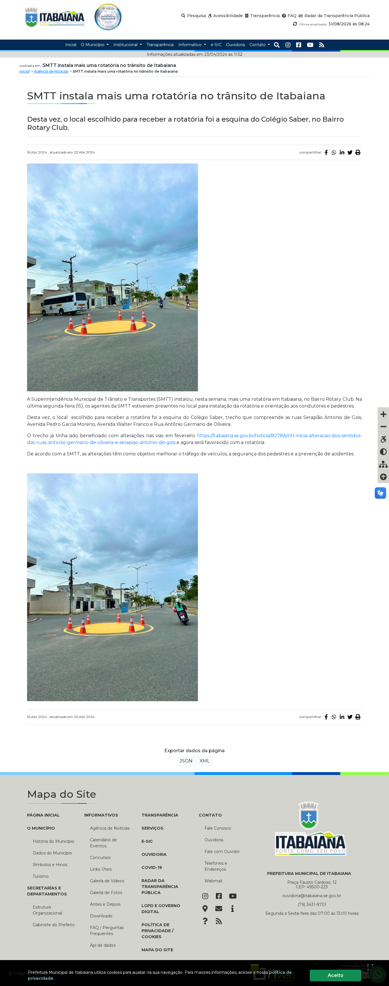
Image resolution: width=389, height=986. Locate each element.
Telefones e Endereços (215, 866)
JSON (186, 761)
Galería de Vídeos (107, 880)
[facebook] (298, 45)
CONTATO (210, 815)
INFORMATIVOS (101, 815)
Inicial (24, 71)
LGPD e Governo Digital (161, 908)
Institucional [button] (126, 44)
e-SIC (147, 841)
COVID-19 (152, 867)
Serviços (152, 828)
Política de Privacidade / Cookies (157, 930)
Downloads (101, 916)
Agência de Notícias (51, 71)
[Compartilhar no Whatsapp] (334, 152)
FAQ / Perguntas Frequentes (107, 930)
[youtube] (310, 45)
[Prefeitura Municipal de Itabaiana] (54, 16)
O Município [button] (93, 44)
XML (205, 761)
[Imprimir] (358, 152)
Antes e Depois (105, 904)
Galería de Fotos (106, 892)
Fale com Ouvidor (222, 851)
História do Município (53, 841)
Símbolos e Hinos (50, 864)
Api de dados (103, 945)
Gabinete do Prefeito (54, 924)
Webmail (213, 880)
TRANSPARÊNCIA (160, 815)
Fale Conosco (217, 828)
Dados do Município (52, 853)
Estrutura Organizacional (47, 910)
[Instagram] (288, 45)
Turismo (41, 876)
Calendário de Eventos (103, 842)
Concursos (100, 857)
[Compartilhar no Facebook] (326, 152)
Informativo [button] (190, 44)
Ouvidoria (154, 854)
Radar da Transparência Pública (160, 886)
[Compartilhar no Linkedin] (342, 152)
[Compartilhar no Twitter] (350, 152)
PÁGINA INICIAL (43, 815)
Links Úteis (101, 869)
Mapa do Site (157, 949)
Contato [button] (258, 44)
